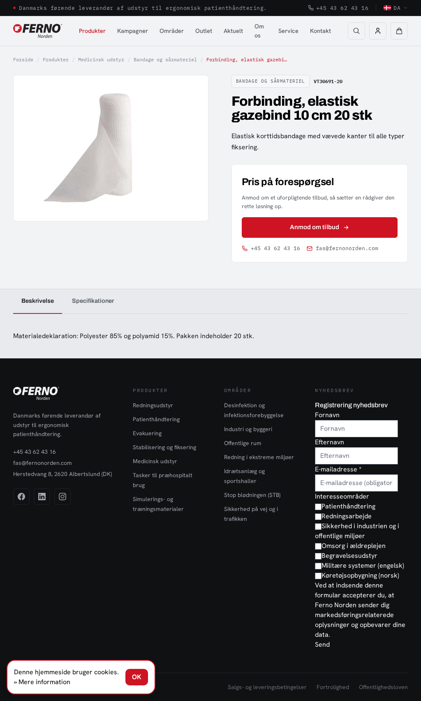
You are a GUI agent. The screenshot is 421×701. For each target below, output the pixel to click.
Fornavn (327, 415)
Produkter (92, 31)
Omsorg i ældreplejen (354, 545)
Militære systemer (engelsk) (363, 565)
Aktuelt (233, 31)
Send (322, 644)
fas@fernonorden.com (347, 248)
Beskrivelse (37, 300)
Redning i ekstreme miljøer (259, 457)
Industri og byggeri (248, 429)
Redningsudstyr (153, 405)
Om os (259, 30)
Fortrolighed (333, 687)
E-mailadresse (338, 469)
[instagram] (62, 496)
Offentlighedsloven (383, 687)
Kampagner (132, 31)
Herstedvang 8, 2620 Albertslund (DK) (62, 474)
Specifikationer (93, 300)
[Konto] (377, 30)
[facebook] (21, 496)
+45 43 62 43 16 (342, 8)
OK (136, 677)
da (396, 8)
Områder (172, 31)
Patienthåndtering (156, 419)
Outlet (203, 31)
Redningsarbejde (347, 516)
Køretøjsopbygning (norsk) (360, 575)
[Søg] (356, 30)
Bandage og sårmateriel (165, 59)
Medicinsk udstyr (101, 59)
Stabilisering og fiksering (164, 447)
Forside (23, 59)
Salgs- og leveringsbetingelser (267, 687)
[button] (399, 30)
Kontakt (320, 31)
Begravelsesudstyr (349, 555)
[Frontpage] (37, 31)
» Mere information (42, 682)
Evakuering (147, 433)
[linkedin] (42, 496)
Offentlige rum (242, 443)
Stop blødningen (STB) (252, 495)
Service (288, 31)
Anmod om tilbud (314, 227)
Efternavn (329, 442)
